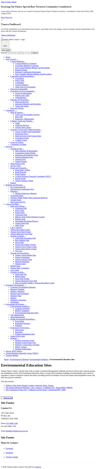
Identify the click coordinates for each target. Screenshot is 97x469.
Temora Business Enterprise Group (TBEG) (22, 353)
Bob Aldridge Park (22, 240)
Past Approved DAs (17, 202)
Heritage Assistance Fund (24, 340)
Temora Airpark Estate (23, 260)
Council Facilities (12, 204)
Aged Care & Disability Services (27, 115)
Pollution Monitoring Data (25, 334)
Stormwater (19, 330)
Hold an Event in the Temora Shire (28, 136)
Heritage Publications (23, 349)
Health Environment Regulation (22, 319)
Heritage (13, 338)
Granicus (37, 467)
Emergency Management (24, 119)
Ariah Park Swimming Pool (25, 238)
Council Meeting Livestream (25, 64)
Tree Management (17, 315)
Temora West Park (22, 223)
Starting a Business (17, 291)
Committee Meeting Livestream (27, 66)
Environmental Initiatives (19, 306)
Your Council (11, 59)
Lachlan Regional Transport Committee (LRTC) (33, 176)
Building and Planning (14, 185)
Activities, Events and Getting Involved (25, 130)
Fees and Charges (17, 108)
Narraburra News (21, 134)
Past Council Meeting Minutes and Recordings (32, 68)
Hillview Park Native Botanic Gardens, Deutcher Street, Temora (30, 385)
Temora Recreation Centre (20, 230)
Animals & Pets (16, 149)
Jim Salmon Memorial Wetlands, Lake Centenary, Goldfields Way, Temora (39, 388)
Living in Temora (16, 142)
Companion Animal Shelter (25, 153)
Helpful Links (20, 264)
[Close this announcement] (2, 20)
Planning (13, 191)
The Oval (18, 251)
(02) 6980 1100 (12, 423)
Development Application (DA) (22, 189)
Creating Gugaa (21, 140)
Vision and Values (22, 106)
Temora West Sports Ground (25, 249)
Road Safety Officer (22, 170)
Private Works (20, 179)
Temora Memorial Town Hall (21, 234)
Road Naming (20, 174)
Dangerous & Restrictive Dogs (26, 155)
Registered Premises (22, 323)
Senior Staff (19, 81)
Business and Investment (19, 294)
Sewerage (18, 332)
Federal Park (20, 213)
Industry (13, 298)
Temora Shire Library (23, 127)
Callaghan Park (21, 208)
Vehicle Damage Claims (24, 181)
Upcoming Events (22, 138)
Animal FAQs (20, 159)
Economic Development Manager (23, 287)
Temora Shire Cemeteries (19, 268)
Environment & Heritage (15, 304)
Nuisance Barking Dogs (24, 157)
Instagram (9, 453)
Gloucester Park (21, 215)
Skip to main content (8, 2)
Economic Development (15, 285)
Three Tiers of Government (25, 87)
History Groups (21, 347)
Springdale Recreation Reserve (26, 221)
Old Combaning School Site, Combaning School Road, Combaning (36, 390)
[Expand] (29, 100)
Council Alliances (21, 85)
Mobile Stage (15, 266)
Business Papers (21, 70)
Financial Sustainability (19, 89)
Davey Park (19, 211)
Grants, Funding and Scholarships (27, 132)
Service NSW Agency (14, 351)
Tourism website (12, 457)
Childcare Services (22, 125)
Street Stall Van (21, 274)
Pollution (18, 326)
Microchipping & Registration (26, 151)
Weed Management (17, 317)
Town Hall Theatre (22, 279)
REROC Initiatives (22, 311)
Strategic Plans (15, 296)
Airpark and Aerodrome (19, 253)
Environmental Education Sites (26, 313)
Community (10, 110)
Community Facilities (18, 144)
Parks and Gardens (17, 206)
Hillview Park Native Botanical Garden (30, 217)
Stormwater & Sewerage (19, 328)
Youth (17, 123)
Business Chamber (17, 289)
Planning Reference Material (25, 193)
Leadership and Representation (21, 76)
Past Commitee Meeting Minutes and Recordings (33, 74)
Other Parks (19, 225)
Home (6, 359)
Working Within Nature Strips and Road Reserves (29, 198)
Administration (20, 98)
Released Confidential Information (28, 72)
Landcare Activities (22, 309)
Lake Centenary (16, 228)
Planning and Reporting (19, 100)
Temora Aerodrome (22, 257)
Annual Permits (21, 162)
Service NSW (15, 166)
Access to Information (23, 93)
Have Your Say (6, 17)
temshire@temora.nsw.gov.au (17, 431)
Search (3, 53)
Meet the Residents (22, 262)
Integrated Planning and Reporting (28, 104)
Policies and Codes (22, 95)
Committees (19, 83)
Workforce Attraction (18, 300)
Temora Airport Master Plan (25, 255)
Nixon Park (19, 242)
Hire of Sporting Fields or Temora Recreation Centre (34, 283)
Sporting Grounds (17, 236)
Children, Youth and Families (21, 121)
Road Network (20, 172)
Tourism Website (12, 355)
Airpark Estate (15, 200)
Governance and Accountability (22, 91)
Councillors (19, 78)
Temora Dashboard (8, 35)
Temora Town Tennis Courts (26, 247)
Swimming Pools (16, 196)
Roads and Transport (18, 168)
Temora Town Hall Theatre (20, 232)
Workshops (14, 302)
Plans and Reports (22, 102)
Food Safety (19, 321)
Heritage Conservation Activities (27, 345)
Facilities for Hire (16, 272)
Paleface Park (20, 219)
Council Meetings (17, 61)
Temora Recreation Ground (25, 245)
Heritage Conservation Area (25, 343)
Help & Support (16, 113)
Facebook (9, 448)
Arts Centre (14, 270)
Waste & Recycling (17, 164)
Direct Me (19, 117)
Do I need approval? (18, 187)
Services (9, 147)
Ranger (13, 183)
